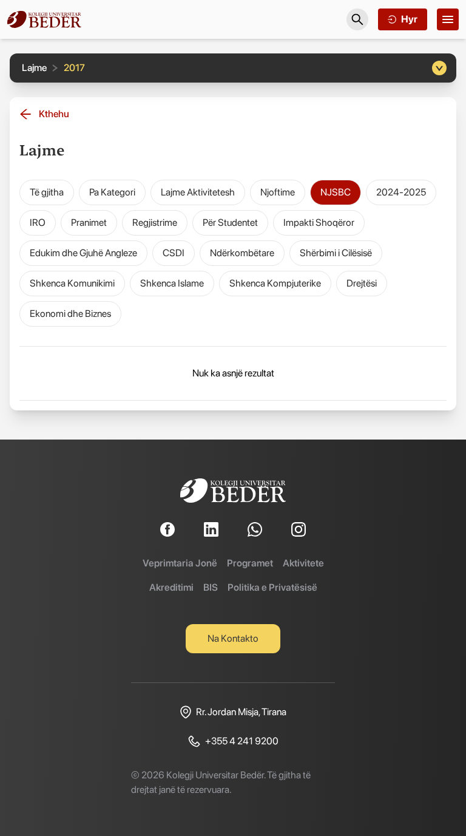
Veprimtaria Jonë (180, 563)
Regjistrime (154, 222)
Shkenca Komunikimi (72, 283)
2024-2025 (401, 192)
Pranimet (89, 222)
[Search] (357, 19)
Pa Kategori (112, 192)
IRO (38, 222)
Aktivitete (303, 563)
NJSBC (335, 192)
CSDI (173, 253)
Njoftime (277, 192)
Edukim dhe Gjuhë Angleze (83, 253)
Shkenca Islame (172, 283)
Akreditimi (171, 587)
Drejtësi (361, 283)
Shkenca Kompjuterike (275, 283)
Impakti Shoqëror (318, 222)
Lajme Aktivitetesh (198, 192)
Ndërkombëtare (242, 253)
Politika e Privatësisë (272, 587)
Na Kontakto (233, 638)
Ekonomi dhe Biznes (70, 313)
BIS (210, 587)
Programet (250, 563)
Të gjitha (47, 192)
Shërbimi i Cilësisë (336, 253)
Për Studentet (230, 222)
